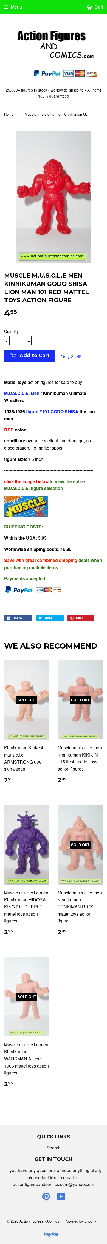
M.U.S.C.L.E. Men (22, 393)
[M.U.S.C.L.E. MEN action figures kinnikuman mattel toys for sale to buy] (26, 515)
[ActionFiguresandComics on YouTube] (61, 1198)
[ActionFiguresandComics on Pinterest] (46, 1198)
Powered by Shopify (80, 1221)
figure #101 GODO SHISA (51, 411)
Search (54, 1148)
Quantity (11, 331)
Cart (98, 7)
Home (8, 114)
